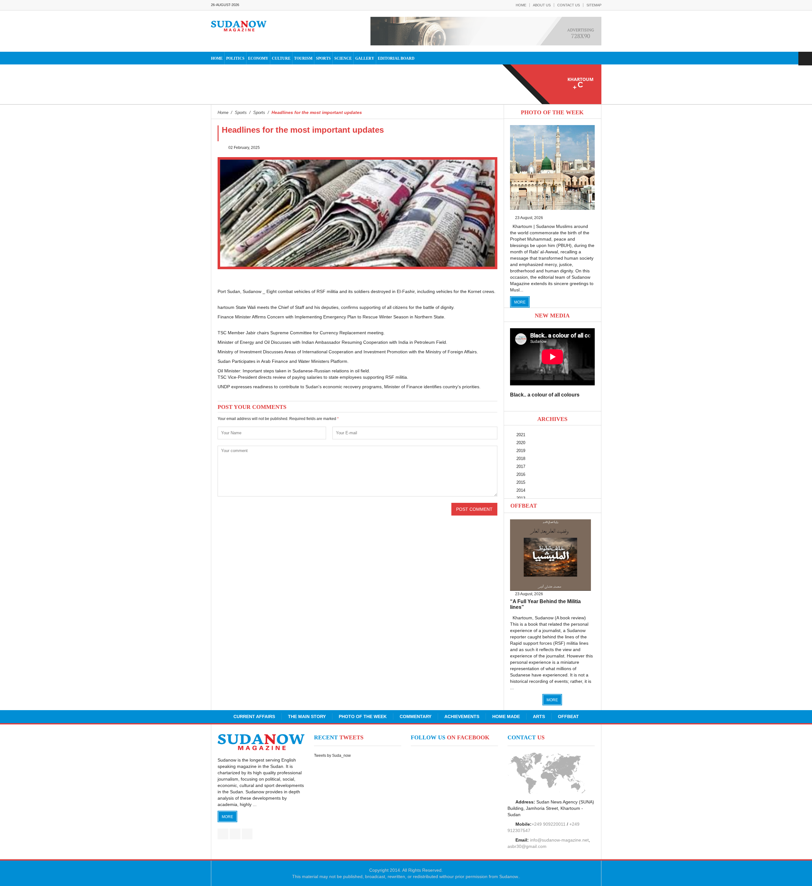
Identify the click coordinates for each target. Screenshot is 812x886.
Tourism (303, 58)
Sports (323, 58)
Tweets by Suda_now (332, 755)
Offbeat (523, 506)
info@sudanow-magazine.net (559, 840)
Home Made (506, 716)
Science (343, 58)
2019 (520, 450)
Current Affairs (254, 716)
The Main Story (307, 716)
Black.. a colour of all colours (545, 394)
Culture (281, 58)
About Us (542, 5)
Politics (235, 58)
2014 (520, 490)
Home (521, 5)
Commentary (415, 716)
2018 (520, 458)
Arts (539, 716)
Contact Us (568, 5)
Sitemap (593, 5)
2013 (520, 498)
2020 (520, 442)
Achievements (461, 716)
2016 (520, 474)
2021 (520, 434)
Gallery (364, 58)
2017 (520, 466)
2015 (520, 482)
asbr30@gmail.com (527, 846)
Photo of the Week (363, 716)
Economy (258, 58)
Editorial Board (396, 58)
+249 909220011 (549, 824)
